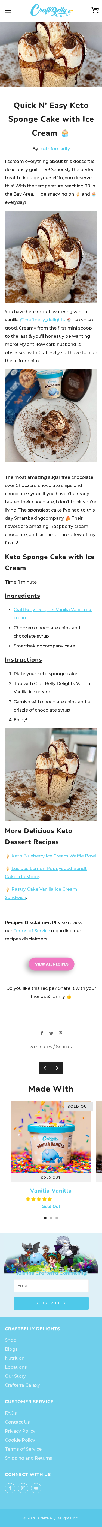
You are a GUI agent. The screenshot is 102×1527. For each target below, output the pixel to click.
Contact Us (17, 1422)
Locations (16, 1367)
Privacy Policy (20, 1431)
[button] (39, 1199)
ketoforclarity (55, 148)
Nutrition (14, 1358)
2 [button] (51, 1218)
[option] (51, 1159)
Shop (10, 1340)
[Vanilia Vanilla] (51, 1137)
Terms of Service (31, 930)
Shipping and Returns (28, 1458)
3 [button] (56, 1218)
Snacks (64, 1046)
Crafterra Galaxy (22, 1385)
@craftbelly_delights (42, 319)
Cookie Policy (20, 1440)
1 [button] (45, 1218)
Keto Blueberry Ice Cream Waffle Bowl (53, 856)
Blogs (11, 1349)
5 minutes (41, 1046)
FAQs (11, 1413)
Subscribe (48, 1303)
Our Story (15, 1376)
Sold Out (51, 1177)
